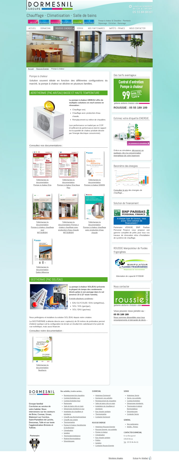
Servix (80, 28)
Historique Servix (133, 395)
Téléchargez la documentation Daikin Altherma (42, 269)
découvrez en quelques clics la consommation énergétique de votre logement (129, 153)
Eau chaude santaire (102, 438)
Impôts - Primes (117, 28)
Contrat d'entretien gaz (72, 398)
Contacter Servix (133, 414)
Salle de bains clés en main (73, 406)
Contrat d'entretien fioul (72, 401)
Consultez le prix (121, 190)
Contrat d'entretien (133, 401)
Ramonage (68, 403)
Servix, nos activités (134, 398)
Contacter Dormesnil (102, 417)
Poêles (97, 440)
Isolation (67, 433)
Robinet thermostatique (72, 439)
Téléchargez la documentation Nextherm (42, 367)
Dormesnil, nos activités (103, 398)
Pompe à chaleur (57, 69)
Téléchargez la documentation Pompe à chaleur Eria (42, 182)
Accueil (32, 28)
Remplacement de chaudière (74, 395)
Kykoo (135, 458)
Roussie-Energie (64, 28)
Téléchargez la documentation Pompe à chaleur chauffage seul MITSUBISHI (42, 227)
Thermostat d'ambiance (72, 436)
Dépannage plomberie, (135, 403)
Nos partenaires (96, 28)
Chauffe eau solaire (71, 420)
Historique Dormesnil (102, 395)
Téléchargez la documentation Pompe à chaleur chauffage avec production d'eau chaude (94, 227)
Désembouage (69, 441)
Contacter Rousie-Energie (104, 446)
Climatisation (68, 430)
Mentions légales (116, 458)
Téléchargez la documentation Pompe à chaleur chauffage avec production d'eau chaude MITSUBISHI (68, 227)
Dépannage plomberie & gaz (74, 409)
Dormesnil (45, 28)
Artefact (145, 458)
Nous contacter (137, 28)
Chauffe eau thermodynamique (75, 417)
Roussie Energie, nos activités (106, 429)
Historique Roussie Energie (105, 427)
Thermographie (69, 422)
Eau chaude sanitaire (103, 412)
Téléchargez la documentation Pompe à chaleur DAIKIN (94, 182)
